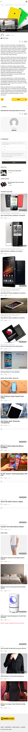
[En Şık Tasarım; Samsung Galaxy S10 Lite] (14, 462)
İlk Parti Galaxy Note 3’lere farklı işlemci (12, 346)
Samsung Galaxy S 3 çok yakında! (10, 372)
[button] (26, 1)
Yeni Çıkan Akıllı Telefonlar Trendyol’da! (10, 422)
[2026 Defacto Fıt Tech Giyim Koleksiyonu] (14, 663)
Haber (2, 344)
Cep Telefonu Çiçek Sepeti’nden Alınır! (12, 397)
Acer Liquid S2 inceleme (5, 213)
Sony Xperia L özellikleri (6, 316)
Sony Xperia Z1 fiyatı (5, 289)
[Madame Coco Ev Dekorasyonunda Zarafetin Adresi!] (14, 574)
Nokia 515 (18, 248)
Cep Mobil (3, 212)
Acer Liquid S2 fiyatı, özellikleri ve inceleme (13, 215)
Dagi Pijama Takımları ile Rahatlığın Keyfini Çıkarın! (12, 558)
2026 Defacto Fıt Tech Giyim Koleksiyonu (12, 676)
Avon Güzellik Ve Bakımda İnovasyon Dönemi (13, 648)
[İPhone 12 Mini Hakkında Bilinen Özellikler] (14, 435)
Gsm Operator (8, 727)
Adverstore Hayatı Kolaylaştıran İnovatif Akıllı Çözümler (13, 616)
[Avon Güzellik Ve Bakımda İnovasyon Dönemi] (14, 634)
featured (4, 106)
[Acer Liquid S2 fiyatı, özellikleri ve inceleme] (14, 203)
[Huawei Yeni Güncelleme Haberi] (14, 515)
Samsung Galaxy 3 (17, 370)
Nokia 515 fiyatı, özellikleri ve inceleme (11, 251)
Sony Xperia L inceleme (13, 315)
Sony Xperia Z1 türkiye (5, 291)
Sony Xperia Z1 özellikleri (6, 290)
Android (2, 314)
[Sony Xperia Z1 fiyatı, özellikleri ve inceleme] (14, 271)
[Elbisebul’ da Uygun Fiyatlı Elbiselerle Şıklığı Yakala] (14, 691)
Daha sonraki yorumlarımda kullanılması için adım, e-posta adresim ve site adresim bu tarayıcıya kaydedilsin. (13, 155)
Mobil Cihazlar (6, 26)
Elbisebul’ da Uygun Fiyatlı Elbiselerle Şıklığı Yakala (13, 704)
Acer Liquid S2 (8, 212)
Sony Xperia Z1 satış (16, 290)
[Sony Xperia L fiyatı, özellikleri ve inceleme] (14, 305)
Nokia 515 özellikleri (20, 249)
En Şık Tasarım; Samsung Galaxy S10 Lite (14, 474)
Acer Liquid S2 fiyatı (16, 212)
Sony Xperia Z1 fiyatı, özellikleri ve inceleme (13, 293)
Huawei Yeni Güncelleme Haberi (12, 527)
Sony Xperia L (18, 314)
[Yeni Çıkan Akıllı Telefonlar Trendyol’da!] (14, 411)
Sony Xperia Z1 (19, 288)
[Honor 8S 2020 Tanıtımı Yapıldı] (14, 490)
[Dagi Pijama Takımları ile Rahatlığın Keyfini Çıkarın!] (14, 545)
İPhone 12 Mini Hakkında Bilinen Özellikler (12, 446)
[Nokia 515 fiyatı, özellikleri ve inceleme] (14, 234)
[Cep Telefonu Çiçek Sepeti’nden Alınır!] (14, 387)
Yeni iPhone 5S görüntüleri (14, 170)
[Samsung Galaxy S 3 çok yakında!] (14, 360)
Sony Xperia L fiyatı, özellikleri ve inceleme (13, 318)
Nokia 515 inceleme (11, 249)
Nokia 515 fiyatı (4, 249)
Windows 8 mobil (17, 26)
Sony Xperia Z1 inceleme (14, 289)
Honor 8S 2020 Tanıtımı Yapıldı (12, 502)
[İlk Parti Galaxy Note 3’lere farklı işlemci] (14, 333)
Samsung (11, 370)
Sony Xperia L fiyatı (4, 315)
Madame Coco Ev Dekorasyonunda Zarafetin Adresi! (13, 587)
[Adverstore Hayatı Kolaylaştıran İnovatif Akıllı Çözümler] (14, 603)
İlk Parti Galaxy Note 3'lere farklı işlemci (16, 183)
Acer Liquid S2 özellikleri (16, 213)
